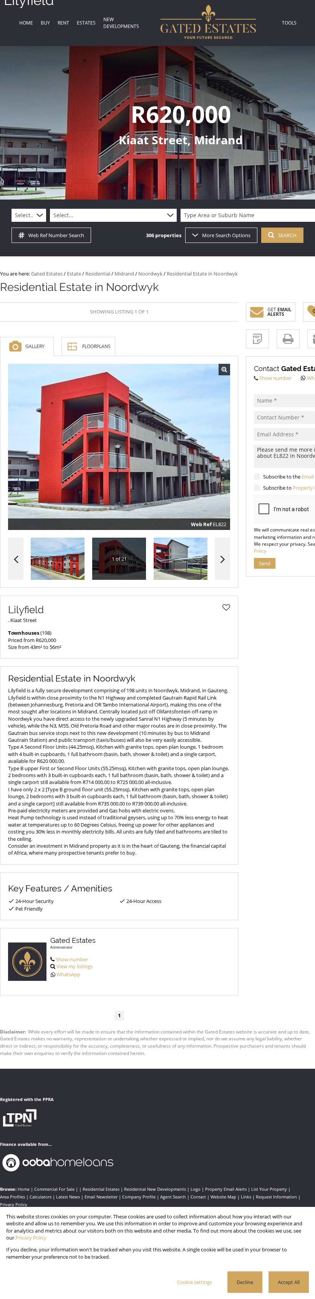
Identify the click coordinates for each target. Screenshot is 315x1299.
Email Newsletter (101, 1197)
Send (264, 563)
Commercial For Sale (54, 1189)
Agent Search (173, 1197)
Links (246, 1197)
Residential (97, 273)
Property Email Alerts (226, 1189)
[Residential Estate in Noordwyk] (119, 447)
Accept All (289, 1282)
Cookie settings (194, 1282)
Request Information (276, 1197)
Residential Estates (101, 1189)
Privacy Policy (13, 1204)
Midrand (124, 273)
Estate (74, 273)
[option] (180, 559)
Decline (245, 1282)
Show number (72, 959)
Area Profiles (12, 1197)
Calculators (40, 1197)
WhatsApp (68, 974)
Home (24, 1189)
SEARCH (287, 235)
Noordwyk (150, 273)
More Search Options (226, 235)
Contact (198, 1197)
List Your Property (269, 1189)
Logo (196, 1189)
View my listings (74, 966)
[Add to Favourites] (226, 607)
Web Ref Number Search (56, 235)
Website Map (223, 1197)
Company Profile (139, 1197)
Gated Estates (47, 273)
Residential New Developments (155, 1189)
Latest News (68, 1197)
